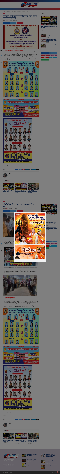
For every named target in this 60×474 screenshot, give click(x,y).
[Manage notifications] (58, 472)
